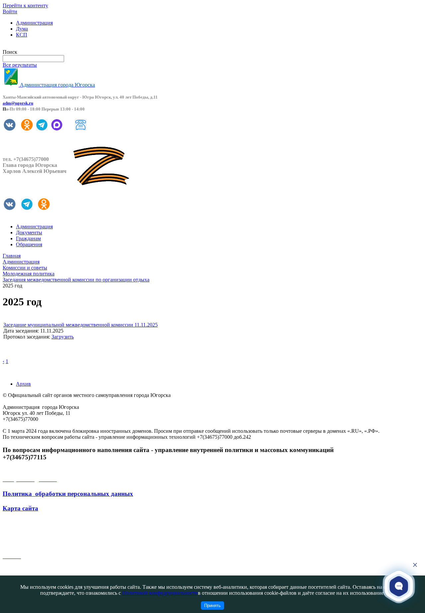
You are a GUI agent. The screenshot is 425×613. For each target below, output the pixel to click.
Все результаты (20, 65)
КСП (21, 35)
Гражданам (28, 238)
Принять (212, 605)
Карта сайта (20, 508)
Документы (29, 232)
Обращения (29, 244)
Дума (22, 29)
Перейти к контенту (25, 5)
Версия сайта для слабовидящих (39, 46)
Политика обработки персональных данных (68, 493)
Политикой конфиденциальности (160, 593)
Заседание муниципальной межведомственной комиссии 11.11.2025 (80, 325)
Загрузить (62, 337)
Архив (23, 384)
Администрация (34, 23)
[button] (399, 586)
